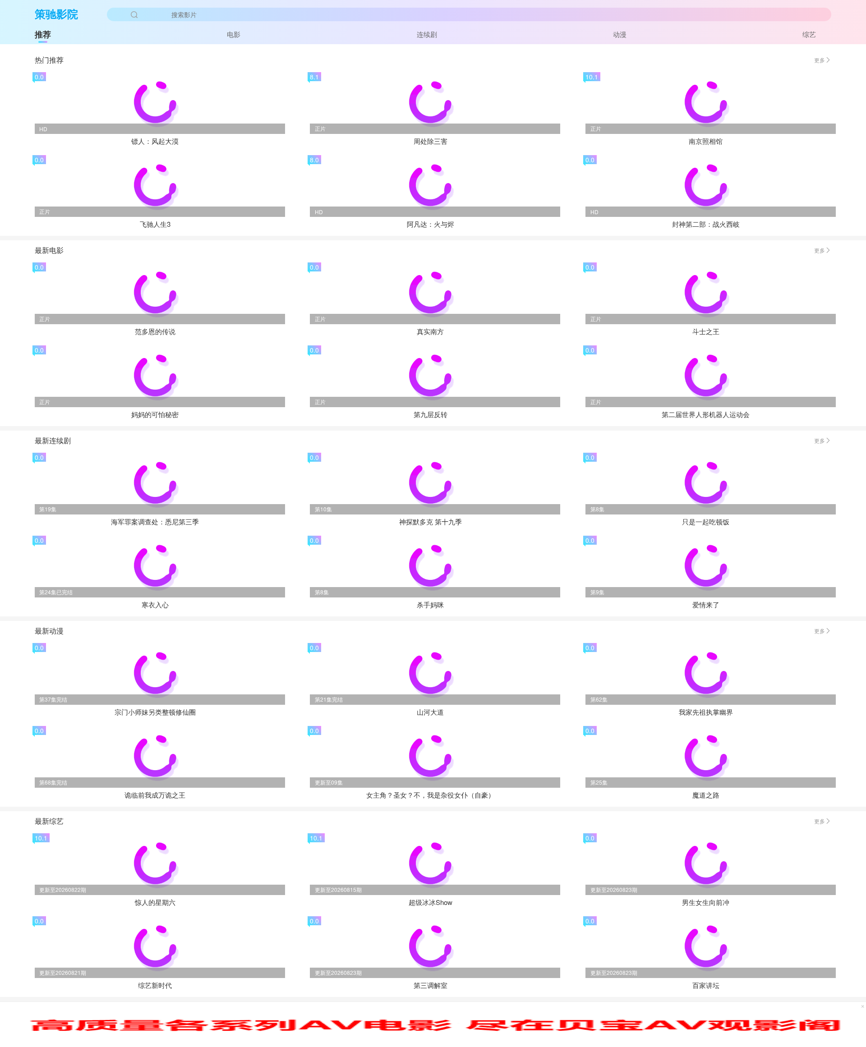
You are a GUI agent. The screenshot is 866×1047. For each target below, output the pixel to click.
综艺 (809, 34)
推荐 (43, 34)
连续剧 (427, 34)
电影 (233, 34)
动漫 (619, 34)
